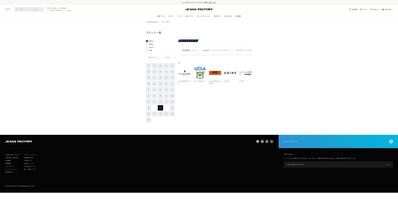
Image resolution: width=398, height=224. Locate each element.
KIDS (150, 50)
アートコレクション (11, 169)
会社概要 (8, 160)
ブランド (179, 16)
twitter (271, 141)
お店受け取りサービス (12, 155)
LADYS (151, 47)
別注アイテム (189, 16)
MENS (151, 44)
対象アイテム (212, 2)
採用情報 (8, 163)
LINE (257, 141)
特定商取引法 (9, 172)
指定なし (152, 41)
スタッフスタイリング (203, 16)
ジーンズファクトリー (152, 22)
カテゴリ (171, 16)
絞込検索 (355, 9)
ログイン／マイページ (290, 141)
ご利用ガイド (217, 16)
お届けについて (28, 163)
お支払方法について (30, 166)
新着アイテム (161, 16)
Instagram (262, 141)
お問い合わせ (228, 16)
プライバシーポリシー (30, 155)
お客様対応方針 (28, 157)
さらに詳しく (69, 10)
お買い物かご (389, 9)
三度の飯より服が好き (12, 157)
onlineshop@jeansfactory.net (295, 164)
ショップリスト (10, 166)
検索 (17, 9)
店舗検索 (238, 16)
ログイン (365, 9)
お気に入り (376, 9)
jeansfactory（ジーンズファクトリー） (199, 9)
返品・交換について (30, 169)
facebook (267, 141)
